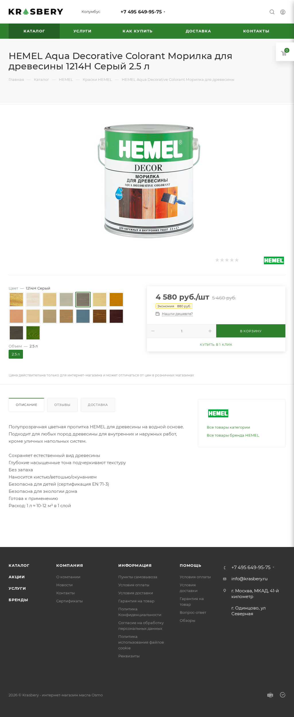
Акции (17, 577)
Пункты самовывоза (137, 577)
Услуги (17, 588)
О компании (68, 577)
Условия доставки (135, 593)
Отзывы (62, 405)
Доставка (98, 405)
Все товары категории (228, 427)
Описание (26, 405)
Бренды (18, 599)
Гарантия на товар (136, 601)
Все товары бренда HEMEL (233, 435)
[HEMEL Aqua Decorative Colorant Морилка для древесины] (147, 178)
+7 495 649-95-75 (141, 12)
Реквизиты (129, 656)
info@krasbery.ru (249, 578)
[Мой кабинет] (282, 12)
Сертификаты (69, 601)
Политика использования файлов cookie (141, 642)
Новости (64, 585)
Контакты (65, 593)
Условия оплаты (133, 585)
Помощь (190, 565)
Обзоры (187, 620)
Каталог (19, 565)
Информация (135, 565)
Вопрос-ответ (193, 612)
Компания (69, 565)
